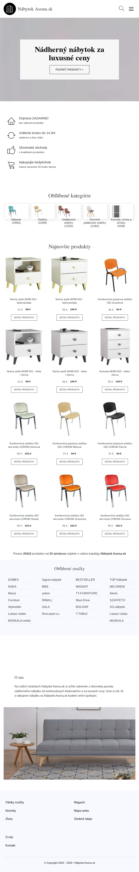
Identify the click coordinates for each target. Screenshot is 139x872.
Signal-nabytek (51, 579)
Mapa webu (81, 810)
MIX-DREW (117, 586)
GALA (46, 606)
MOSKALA (117, 620)
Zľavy (9, 818)
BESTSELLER (85, 579)
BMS (45, 586)
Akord (113, 593)
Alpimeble (14, 606)
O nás (9, 837)
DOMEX (13, 579)
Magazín (79, 802)
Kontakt (10, 845)
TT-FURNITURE (86, 593)
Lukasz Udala (118, 613)
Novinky (10, 810)
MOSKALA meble (19, 620)
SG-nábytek (117, 606)
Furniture (14, 600)
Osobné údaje (83, 818)
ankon (46, 593)
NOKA (12, 586)
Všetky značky (14, 802)
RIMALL (47, 600)
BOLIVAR (82, 606)
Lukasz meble (17, 613)
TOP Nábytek (118, 579)
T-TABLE (82, 613)
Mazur (12, 593)
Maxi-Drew (83, 600)
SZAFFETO (117, 600)
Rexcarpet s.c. (51, 613)
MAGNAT (82, 586)
